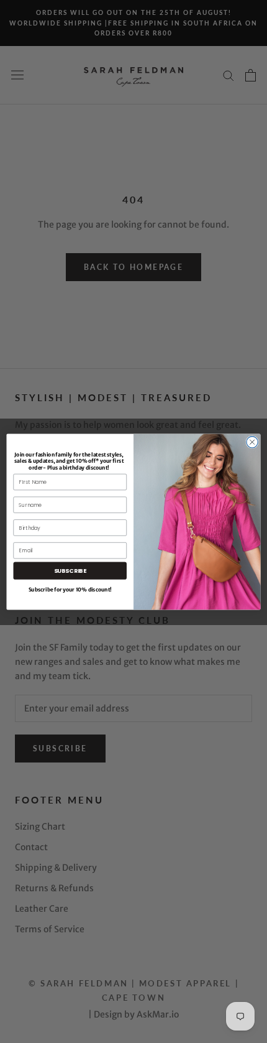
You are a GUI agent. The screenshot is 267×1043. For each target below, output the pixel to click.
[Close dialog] (252, 441)
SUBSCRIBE (70, 570)
